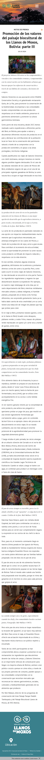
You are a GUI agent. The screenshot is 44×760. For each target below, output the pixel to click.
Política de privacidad (35, 751)
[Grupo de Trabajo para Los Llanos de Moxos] (11, 5)
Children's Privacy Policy (27, 754)
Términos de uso (15, 754)
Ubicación (11, 744)
